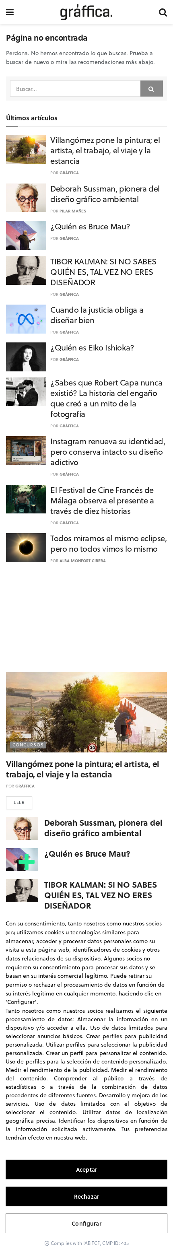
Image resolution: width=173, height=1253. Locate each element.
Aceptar (86, 1169)
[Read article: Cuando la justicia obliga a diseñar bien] (26, 319)
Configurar (86, 1223)
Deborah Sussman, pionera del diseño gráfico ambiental (105, 194)
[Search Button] (163, 12)
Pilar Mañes (73, 211)
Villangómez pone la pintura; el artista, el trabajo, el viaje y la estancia (105, 150)
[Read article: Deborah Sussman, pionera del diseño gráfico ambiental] (26, 197)
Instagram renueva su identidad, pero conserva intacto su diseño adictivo (107, 451)
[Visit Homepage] (86, 12)
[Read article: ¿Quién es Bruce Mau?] (26, 235)
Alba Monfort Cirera (83, 560)
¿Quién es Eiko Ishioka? (92, 347)
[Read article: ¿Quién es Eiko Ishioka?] (26, 356)
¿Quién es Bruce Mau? (90, 226)
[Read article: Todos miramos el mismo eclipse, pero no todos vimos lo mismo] (26, 547)
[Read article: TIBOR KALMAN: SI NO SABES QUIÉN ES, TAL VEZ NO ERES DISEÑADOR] (26, 270)
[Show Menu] (10, 12)
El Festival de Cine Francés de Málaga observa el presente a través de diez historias (102, 500)
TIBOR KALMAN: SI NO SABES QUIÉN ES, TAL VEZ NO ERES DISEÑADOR (103, 272)
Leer (19, 802)
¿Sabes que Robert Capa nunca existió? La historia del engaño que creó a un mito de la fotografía (106, 398)
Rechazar (86, 1196)
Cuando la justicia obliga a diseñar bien (96, 315)
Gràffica (69, 172)
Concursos (28, 745)
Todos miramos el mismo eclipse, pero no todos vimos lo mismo (108, 543)
